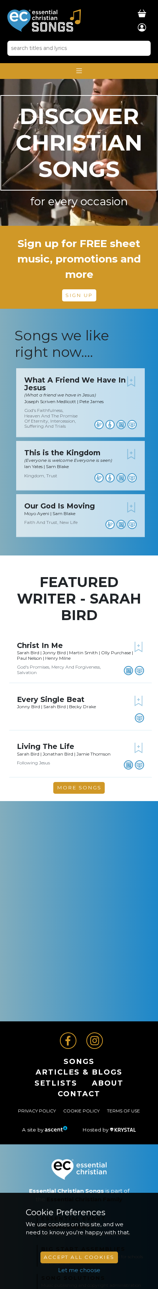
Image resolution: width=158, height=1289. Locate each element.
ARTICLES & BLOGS (79, 1072)
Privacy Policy (37, 1111)
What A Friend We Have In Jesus (75, 384)
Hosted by (96, 1130)
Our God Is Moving (59, 506)
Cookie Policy (81, 1111)
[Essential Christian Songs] (44, 20)
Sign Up (79, 295)
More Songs (79, 787)
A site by (33, 1130)
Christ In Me (40, 645)
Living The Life (45, 746)
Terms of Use (123, 1111)
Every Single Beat (51, 699)
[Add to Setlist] (131, 381)
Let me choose (79, 1270)
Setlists (56, 1083)
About (107, 1083)
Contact (79, 1093)
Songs (79, 1061)
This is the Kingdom (62, 452)
